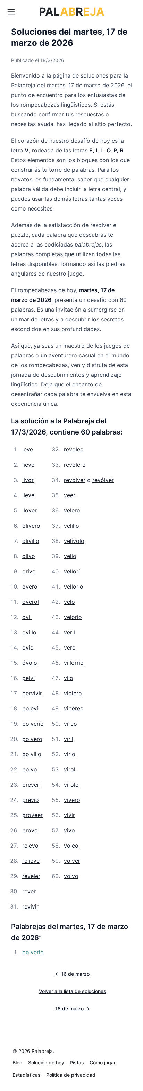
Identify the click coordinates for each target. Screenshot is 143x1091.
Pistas (77, 1062)
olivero (31, 525)
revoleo (74, 449)
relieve (31, 860)
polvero (32, 738)
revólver (103, 479)
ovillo (29, 632)
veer (69, 495)
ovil (27, 617)
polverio (33, 952)
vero (70, 647)
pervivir (32, 693)
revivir (30, 906)
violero (73, 693)
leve (27, 449)
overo (29, 586)
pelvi (28, 677)
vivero (72, 799)
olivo (28, 556)
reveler (31, 876)
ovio (28, 647)
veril (69, 632)
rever (29, 891)
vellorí (72, 571)
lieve (28, 464)
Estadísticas (26, 1075)
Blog (17, 1062)
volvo (71, 876)
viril (68, 738)
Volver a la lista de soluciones (72, 991)
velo (69, 601)
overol (30, 601)
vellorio (73, 586)
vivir (69, 815)
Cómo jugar (103, 1062)
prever (30, 784)
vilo (68, 677)
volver (72, 860)
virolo (71, 784)
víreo (70, 723)
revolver (74, 479)
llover (29, 510)
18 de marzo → (72, 1008)
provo (30, 830)
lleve (28, 495)
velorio (73, 617)
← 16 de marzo (72, 974)
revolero (75, 464)
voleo (71, 845)
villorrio (74, 662)
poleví (30, 708)
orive (28, 571)
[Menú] (11, 12)
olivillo (30, 540)
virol (69, 769)
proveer (32, 815)
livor (28, 479)
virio (69, 754)
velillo (71, 525)
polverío (33, 723)
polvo (29, 769)
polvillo (31, 754)
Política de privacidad (70, 1075)
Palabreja (42, 1051)
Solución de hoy (46, 1062)
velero (72, 510)
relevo (30, 845)
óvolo (29, 662)
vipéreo (74, 708)
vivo (69, 830)
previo (30, 799)
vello (70, 556)
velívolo (74, 540)
